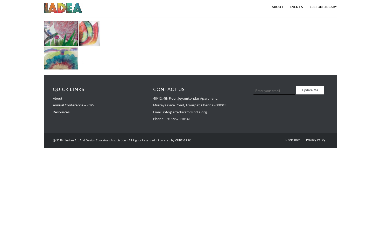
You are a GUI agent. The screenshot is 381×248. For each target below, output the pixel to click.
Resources (61, 112)
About (57, 98)
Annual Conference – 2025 (73, 105)
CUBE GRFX (182, 140)
